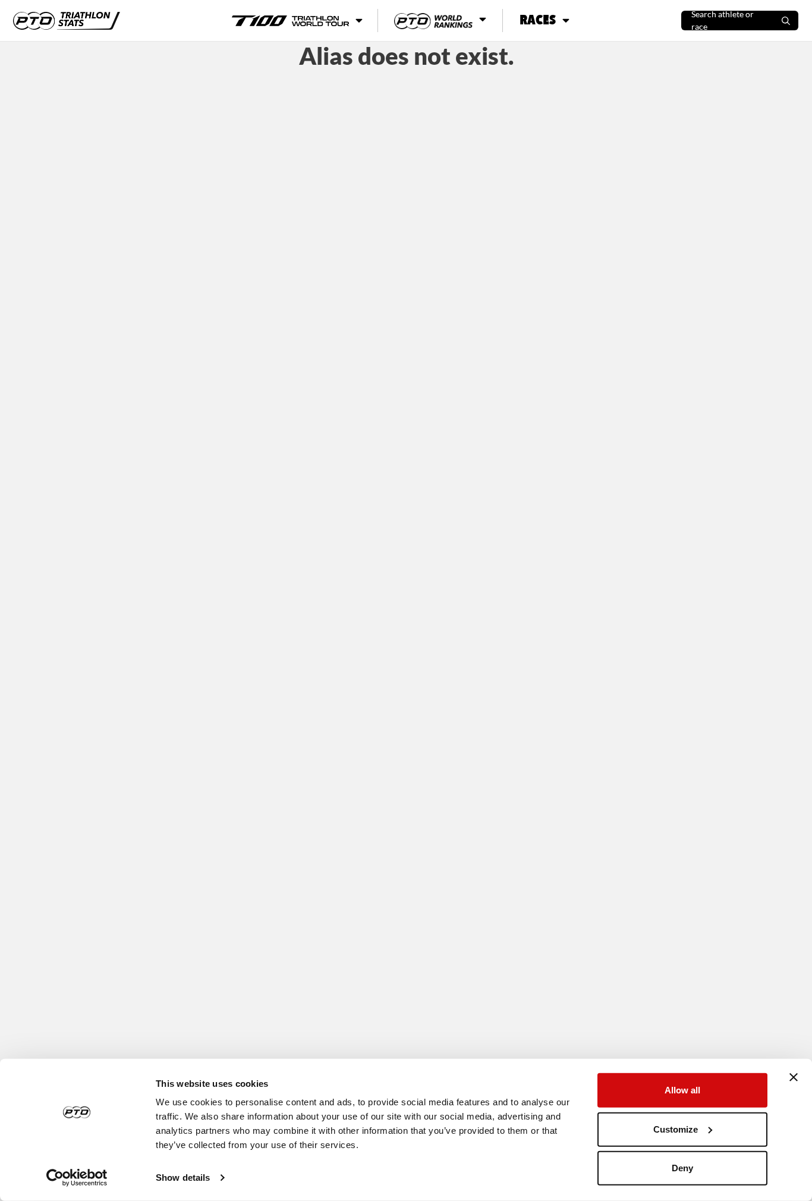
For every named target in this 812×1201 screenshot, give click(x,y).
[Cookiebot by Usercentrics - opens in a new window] (77, 1178)
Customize (675, 1129)
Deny (682, 1168)
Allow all (682, 1090)
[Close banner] (793, 1077)
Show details (183, 1177)
